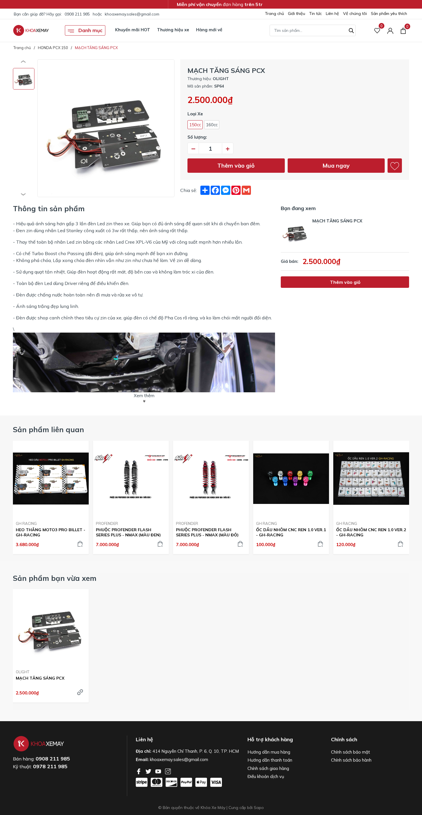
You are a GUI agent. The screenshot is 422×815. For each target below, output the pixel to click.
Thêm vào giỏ (236, 165)
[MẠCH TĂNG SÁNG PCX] (51, 627)
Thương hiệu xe (173, 29)
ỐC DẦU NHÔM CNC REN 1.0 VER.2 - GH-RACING (371, 532)
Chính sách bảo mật (350, 752)
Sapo (259, 807)
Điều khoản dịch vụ (265, 776)
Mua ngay (336, 165)
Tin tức (315, 13)
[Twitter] (149, 771)
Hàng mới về (209, 29)
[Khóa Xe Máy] (31, 30)
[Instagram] (168, 771)
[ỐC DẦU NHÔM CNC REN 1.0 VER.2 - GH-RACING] (371, 479)
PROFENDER (107, 523)
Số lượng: (197, 137)
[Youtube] (158, 771)
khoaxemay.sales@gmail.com (132, 14)
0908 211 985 (77, 14)
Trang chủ (274, 13)
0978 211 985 (50, 766)
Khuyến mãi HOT (132, 29)
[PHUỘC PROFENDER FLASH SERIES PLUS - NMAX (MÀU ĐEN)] (131, 479)
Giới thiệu (296, 13)
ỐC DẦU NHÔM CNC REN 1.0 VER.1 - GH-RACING (291, 532)
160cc (212, 124)
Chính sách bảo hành (351, 760)
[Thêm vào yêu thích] (395, 165)
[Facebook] (139, 771)
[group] (106, 128)
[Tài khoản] (390, 30)
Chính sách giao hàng (268, 768)
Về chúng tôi (355, 13)
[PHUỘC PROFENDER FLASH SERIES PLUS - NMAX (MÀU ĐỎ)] (211, 479)
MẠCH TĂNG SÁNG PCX (40, 678)
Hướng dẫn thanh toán (269, 760)
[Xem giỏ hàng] (403, 30)
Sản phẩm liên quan (48, 429)
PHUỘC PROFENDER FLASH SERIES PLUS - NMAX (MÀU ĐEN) (128, 532)
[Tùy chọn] (80, 692)
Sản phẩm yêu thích (389, 13)
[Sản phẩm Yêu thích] (377, 30)
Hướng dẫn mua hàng (268, 752)
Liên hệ (332, 13)
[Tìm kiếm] (351, 30)
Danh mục (89, 30)
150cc (195, 124)
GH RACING (26, 523)
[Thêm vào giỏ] (80, 544)
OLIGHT (22, 672)
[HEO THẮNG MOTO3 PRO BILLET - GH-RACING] (51, 479)
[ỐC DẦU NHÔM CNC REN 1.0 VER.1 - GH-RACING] (291, 479)
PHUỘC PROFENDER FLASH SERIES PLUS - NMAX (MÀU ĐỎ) (207, 532)
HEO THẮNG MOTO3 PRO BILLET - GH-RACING (50, 532)
